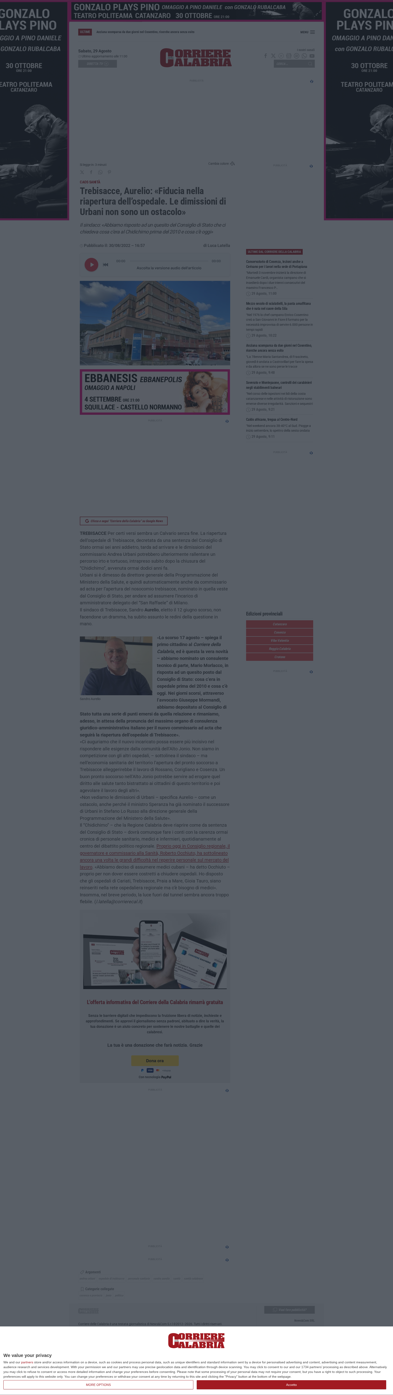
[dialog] (196, 1361)
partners (27, 1362)
